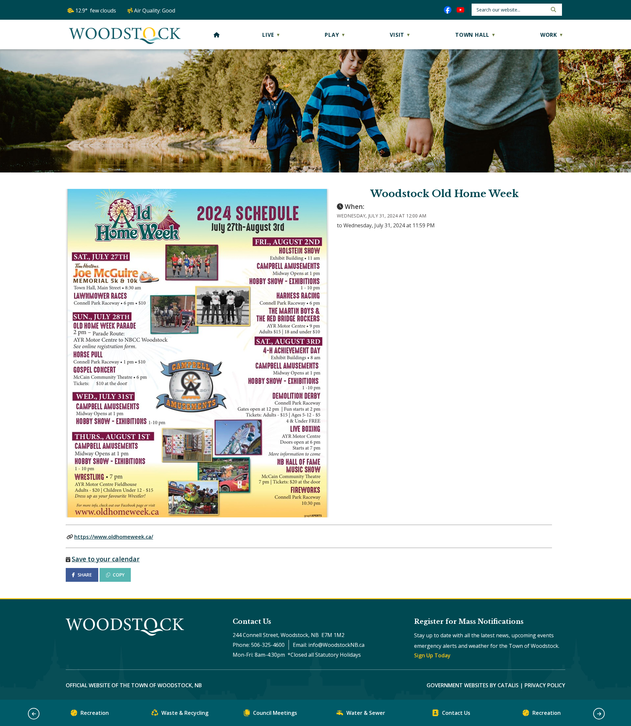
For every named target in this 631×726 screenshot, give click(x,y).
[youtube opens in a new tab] (460, 10)
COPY (119, 575)
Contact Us (456, 712)
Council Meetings (275, 712)
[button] (552, 9)
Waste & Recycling (184, 712)
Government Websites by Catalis (473, 685)
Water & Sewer (365, 712)
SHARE (85, 575)
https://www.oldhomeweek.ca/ (113, 536)
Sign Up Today (432, 655)
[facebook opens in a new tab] (448, 10)
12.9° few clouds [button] (95, 10)
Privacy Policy (545, 685)
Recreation (95, 712)
